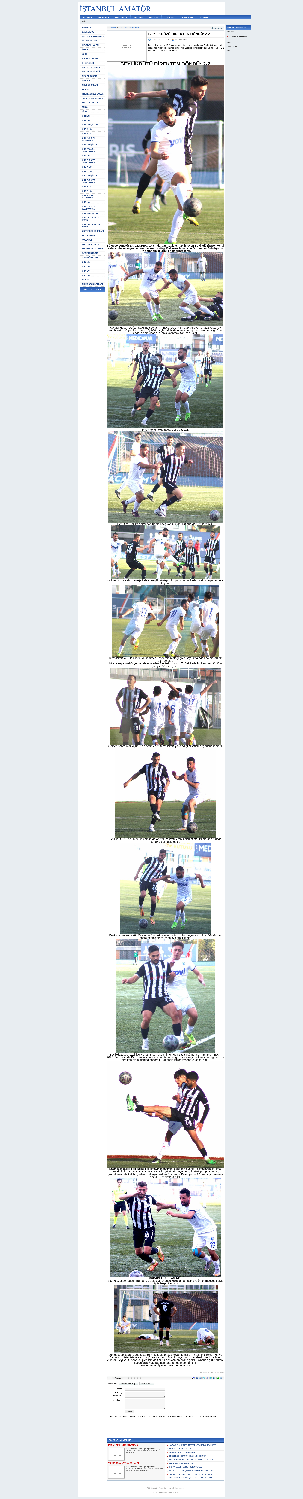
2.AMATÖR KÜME (90, 257)
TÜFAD (85, 111)
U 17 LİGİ (86, 262)
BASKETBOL (88, 32)
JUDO (84, 54)
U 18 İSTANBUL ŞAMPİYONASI (89, 197)
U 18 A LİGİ (87, 187)
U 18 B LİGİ (87, 191)
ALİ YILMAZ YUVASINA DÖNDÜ (181, 1463)
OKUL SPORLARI (90, 85)
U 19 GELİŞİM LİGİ (90, 213)
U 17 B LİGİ (87, 171)
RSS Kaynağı (152, 1488)
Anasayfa (86, 27)
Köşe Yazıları (88, 63)
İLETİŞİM (204, 17)
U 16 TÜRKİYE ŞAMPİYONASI (88, 161)
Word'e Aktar (146, 1384)
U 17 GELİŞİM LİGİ (90, 176)
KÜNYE (85, 21)
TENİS (85, 107)
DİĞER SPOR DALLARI (92, 284)
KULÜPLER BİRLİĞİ (91, 67)
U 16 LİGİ (86, 156)
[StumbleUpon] (210, 1378)
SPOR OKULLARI (90, 103)
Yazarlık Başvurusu (176, 1488)
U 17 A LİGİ (87, 167)
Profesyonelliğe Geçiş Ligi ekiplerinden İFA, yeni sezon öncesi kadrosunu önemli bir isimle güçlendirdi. (144, 1450)
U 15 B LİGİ (87, 134)
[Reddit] (221, 1378)
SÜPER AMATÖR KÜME (93, 249)
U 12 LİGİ (86, 120)
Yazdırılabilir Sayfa (129, 1384)
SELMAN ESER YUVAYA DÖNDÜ (182, 1452)
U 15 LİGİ (86, 266)
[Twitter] (203, 1378)
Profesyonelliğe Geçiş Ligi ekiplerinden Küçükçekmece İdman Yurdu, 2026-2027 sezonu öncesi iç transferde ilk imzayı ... (144, 1468)
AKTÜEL (86, 280)
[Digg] (214, 1378)
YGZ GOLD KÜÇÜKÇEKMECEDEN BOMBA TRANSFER (191, 1471)
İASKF (85, 50)
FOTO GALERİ (121, 17)
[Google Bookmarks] (207, 1378)
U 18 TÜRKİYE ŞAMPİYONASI (88, 208)
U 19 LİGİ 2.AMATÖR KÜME (91, 225)
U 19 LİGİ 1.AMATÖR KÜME (91, 219)
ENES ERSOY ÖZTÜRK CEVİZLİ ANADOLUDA (187, 1456)
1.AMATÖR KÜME (90, 253)
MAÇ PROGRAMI (89, 76)
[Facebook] (197, 1378)
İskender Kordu (181, 40)
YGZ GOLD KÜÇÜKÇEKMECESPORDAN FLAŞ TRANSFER (192, 1445)
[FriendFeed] (200, 1378)
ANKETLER (153, 17)
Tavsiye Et (112, 1384)
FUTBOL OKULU (89, 41)
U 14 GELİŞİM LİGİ (90, 125)
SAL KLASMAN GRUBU (93, 98)
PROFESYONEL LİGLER (93, 94)
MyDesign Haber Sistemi (168, 1492)
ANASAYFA (87, 17)
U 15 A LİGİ (87, 129)
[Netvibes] (217, 1378)
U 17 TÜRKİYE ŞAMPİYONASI (88, 181)
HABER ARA (103, 17)
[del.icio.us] (193, 1378)
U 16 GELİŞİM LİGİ (90, 145)
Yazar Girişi (163, 1488)
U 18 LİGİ (86, 202)
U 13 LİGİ (86, 275)
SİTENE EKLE (170, 17)
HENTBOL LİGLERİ (90, 45)
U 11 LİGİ (86, 116)
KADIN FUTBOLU (90, 58)
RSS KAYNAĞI (188, 17)
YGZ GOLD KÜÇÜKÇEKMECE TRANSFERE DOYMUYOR (192, 1474)
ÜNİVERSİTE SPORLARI (93, 231)
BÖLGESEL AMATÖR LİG (93, 36)
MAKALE (86, 80)
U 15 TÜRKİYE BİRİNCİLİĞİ (88, 139)
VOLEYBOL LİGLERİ (91, 244)
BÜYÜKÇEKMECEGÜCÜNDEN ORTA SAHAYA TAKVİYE (191, 1460)
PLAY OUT (86, 89)
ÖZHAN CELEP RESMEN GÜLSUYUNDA (185, 1467)
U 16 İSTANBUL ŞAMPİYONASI (89, 150)
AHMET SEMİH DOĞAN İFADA (181, 1449)
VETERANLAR (88, 235)
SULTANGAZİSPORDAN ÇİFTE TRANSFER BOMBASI (190, 1478)
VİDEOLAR (138, 17)
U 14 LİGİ (86, 271)
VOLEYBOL (87, 240)
